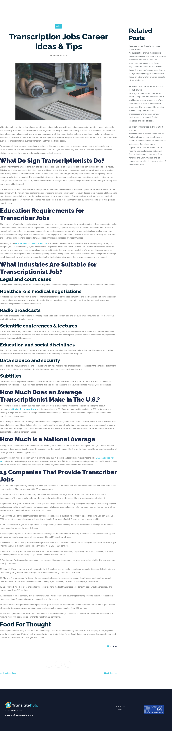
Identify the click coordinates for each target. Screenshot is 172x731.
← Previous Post (8, 673)
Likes (113, 646)
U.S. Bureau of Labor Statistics (31, 243)
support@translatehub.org (19, 715)
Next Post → (110, 673)
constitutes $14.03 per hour (21, 409)
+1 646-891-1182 (13, 710)
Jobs (58, 26)
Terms (119, 710)
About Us (121, 706)
